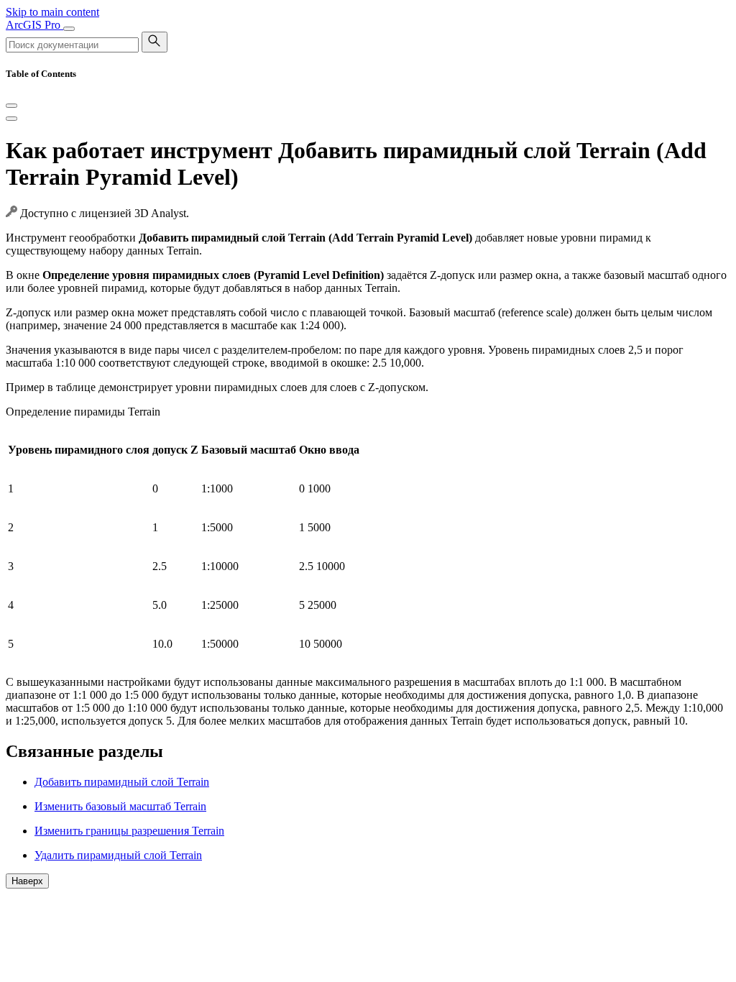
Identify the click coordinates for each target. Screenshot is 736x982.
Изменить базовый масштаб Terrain (120, 806)
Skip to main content (52, 12)
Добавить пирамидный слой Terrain (121, 782)
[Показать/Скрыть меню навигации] (69, 29)
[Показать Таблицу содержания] (11, 118)
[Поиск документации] (154, 42)
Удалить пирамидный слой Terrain (118, 855)
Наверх (27, 881)
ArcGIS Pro (34, 25)
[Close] (11, 106)
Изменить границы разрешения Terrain (129, 831)
